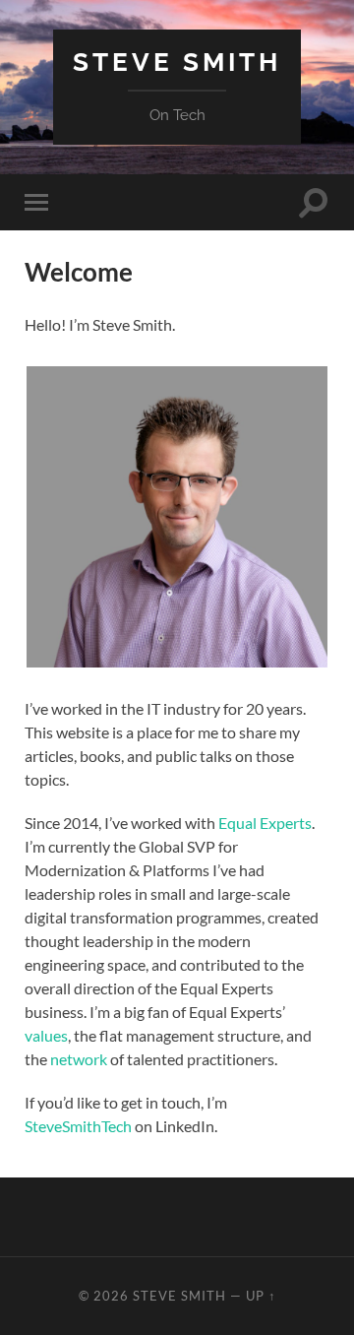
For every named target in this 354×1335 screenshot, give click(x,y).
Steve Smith (177, 61)
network (78, 1058)
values (46, 1035)
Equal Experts (265, 822)
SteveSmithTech (78, 1125)
